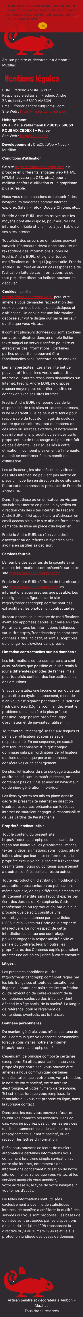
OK (43, 26)
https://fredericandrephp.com (44, 111)
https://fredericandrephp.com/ (27, 297)
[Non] (76, 16)
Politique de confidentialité (57, 19)
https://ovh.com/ (34, 136)
